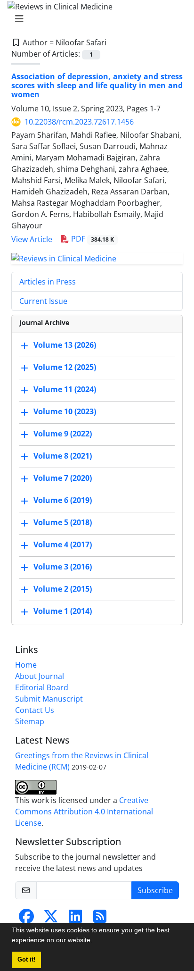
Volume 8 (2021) (62, 456)
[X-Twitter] (51, 919)
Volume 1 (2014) (62, 611)
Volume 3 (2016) (62, 566)
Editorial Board (41, 687)
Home (26, 665)
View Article (31, 239)
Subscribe (155, 890)
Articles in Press (47, 281)
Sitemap (29, 721)
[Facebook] (26, 919)
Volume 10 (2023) (64, 411)
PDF (91, 239)
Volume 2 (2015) (62, 589)
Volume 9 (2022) (62, 433)
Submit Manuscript (49, 699)
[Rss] (100, 919)
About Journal (39, 676)
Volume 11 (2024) (64, 389)
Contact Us (34, 710)
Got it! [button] (26, 959)
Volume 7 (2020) (62, 478)
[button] (95, 941)
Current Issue (43, 301)
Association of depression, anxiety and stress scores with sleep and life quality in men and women (97, 85)
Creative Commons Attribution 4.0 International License (84, 811)
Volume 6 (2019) (62, 500)
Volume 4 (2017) (62, 544)
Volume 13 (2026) (64, 345)
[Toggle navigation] (94, 18)
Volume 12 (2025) (64, 367)
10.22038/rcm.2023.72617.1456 (79, 122)
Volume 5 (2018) (62, 522)
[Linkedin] (75, 919)
